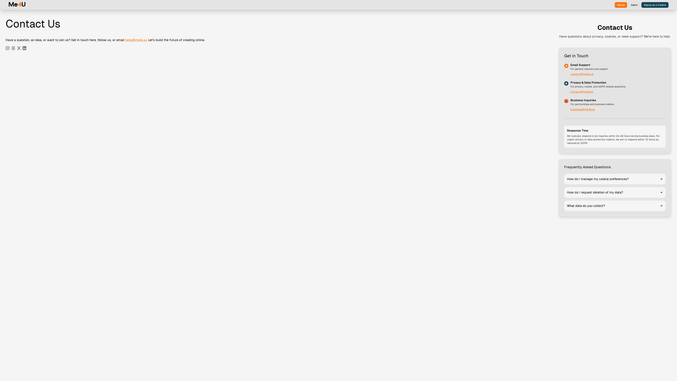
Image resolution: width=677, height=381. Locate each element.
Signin (634, 5)
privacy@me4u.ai (582, 91)
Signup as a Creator (655, 5)
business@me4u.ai (583, 109)
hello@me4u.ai (136, 40)
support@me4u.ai (582, 74)
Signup (621, 5)
